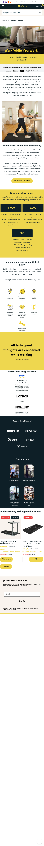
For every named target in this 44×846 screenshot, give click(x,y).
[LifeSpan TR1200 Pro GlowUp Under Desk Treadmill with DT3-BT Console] (33, 528)
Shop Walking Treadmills (22, 180)
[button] (27, 557)
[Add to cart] (36, 559)
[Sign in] (37, 6)
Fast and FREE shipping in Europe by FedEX (26, 2)
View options (6, 559)
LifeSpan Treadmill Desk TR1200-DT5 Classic (8, 543)
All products (3, 6)
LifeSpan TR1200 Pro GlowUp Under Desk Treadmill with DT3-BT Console (32, 544)
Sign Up (22, 601)
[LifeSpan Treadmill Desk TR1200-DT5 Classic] (10, 528)
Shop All (6, 566)
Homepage (5, 20)
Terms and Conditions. (9, 609)
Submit (40, 12)
